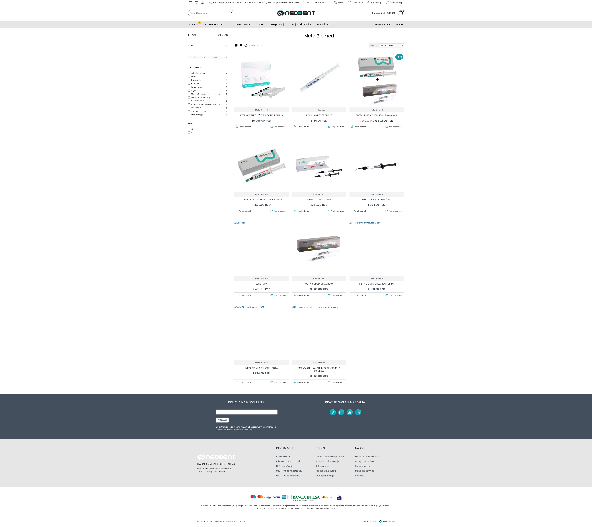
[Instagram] (341, 412)
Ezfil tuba (261, 283)
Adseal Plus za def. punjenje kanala (261, 199)
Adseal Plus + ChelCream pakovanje (376, 115)
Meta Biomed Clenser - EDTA (261, 368)
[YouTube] (350, 412)
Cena (190, 45)
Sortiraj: (374, 45)
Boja (190, 123)
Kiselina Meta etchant (319, 115)
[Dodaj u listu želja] (262, 105)
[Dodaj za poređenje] (272, 105)
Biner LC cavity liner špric (377, 199)
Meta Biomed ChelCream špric (376, 283)
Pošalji (222, 419)
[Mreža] (236, 45)
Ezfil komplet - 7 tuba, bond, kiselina (261, 115)
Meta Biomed (261, 110)
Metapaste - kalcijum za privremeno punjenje (319, 369)
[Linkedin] (358, 412)
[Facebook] (333, 412)
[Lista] (240, 45)
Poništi (224, 35)
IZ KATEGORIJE (194, 67)
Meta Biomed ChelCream (319, 283)
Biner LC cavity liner (319, 199)
